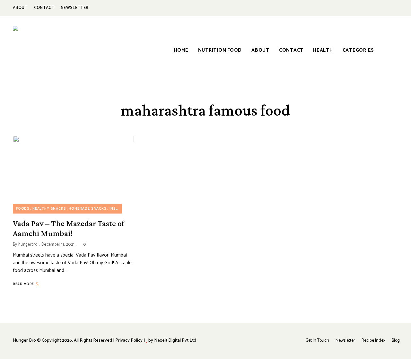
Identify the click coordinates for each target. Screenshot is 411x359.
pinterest (380, 8)
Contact (44, 7)
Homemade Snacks (87, 209)
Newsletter (74, 7)
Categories (358, 50)
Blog (396, 340)
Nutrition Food (220, 50)
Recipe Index (373, 340)
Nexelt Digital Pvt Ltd (175, 340)
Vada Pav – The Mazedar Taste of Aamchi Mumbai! (68, 228)
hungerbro (27, 244)
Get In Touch (317, 340)
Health (323, 50)
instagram (366, 8)
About (20, 7)
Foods (23, 209)
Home (181, 50)
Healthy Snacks (49, 209)
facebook (351, 8)
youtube (395, 8)
